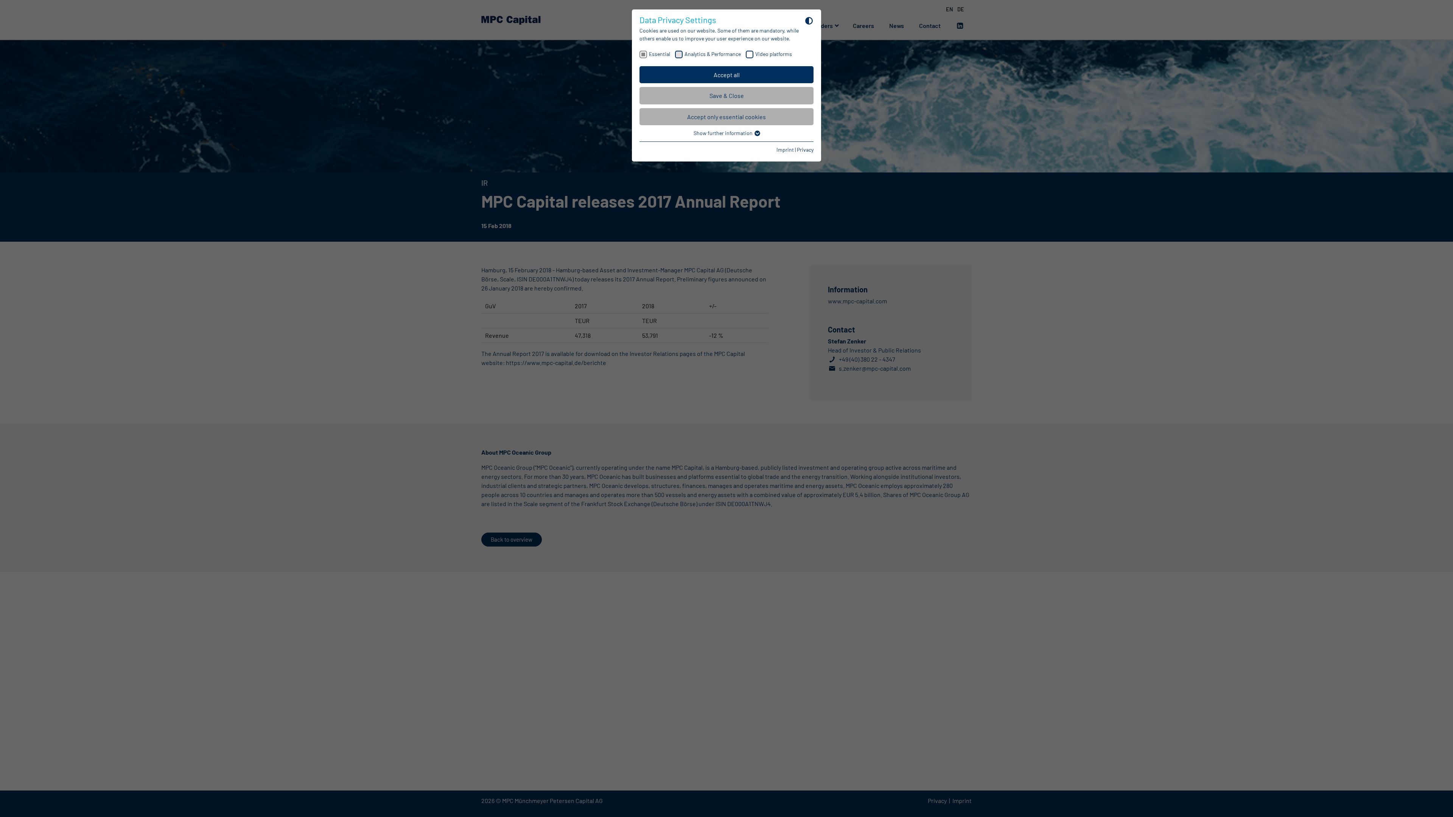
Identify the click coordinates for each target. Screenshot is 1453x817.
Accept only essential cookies (726, 116)
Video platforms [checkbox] (773, 54)
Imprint (785, 149)
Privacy (805, 149)
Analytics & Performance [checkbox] (712, 54)
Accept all (727, 74)
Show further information (724, 133)
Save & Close (726, 95)
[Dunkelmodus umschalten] (809, 20)
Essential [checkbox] (659, 54)
